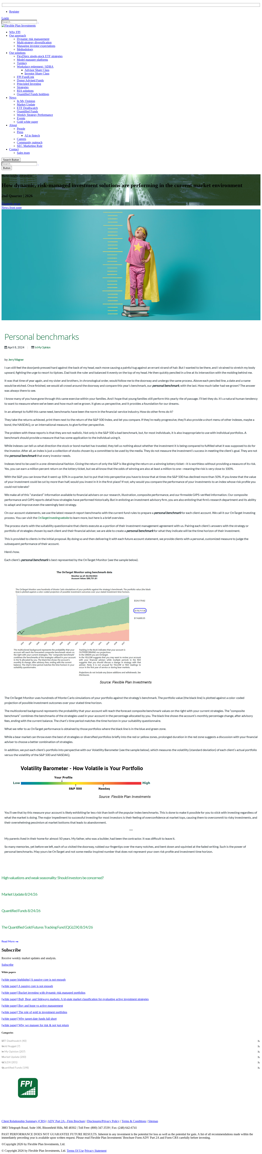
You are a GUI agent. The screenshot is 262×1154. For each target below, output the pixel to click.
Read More (8, 941)
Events (21, 118)
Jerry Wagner (16, 359)
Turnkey (22, 63)
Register (14, 11)
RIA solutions (25, 90)
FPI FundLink (25, 77)
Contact (14, 149)
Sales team (23, 152)
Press (20, 132)
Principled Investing (29, 83)
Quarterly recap (11, 203)
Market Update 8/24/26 (19, 894)
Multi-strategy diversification (34, 42)
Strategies (23, 87)
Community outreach (29, 142)
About (13, 125)
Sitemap (153, 1121)
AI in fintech (32, 135)
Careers (21, 139)
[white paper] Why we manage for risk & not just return (35, 1025)
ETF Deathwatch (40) (14, 1040)
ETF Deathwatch (27, 108)
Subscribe (7, 964)
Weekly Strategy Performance (35, 114)
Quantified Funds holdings (33, 94)
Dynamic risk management (33, 39)
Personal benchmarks (41, 336)
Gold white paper (27, 121)
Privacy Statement (95, 1150)
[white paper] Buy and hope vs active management (32, 1005)
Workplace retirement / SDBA (35, 66)
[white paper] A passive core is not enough (27, 986)
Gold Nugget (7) (11, 1046)
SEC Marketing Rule (29, 145)
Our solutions (17, 52)
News (12, 97)
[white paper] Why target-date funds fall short (29, 1018)
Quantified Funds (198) (15, 1067)
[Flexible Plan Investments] (19, 25)
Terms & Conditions (134, 1121)
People (21, 128)
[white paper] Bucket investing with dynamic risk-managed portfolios (43, 992)
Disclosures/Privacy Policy (103, 1121)
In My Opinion (26, 101)
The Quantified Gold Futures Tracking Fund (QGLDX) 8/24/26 (47, 927)
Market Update (26, 104)
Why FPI (14, 32)
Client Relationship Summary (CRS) (24, 1121)
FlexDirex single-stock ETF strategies (40, 56)
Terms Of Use (75, 1150)
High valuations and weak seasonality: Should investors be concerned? (53, 877)
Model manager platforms (32, 59)
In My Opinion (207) (13, 1051)
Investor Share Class (37, 73)
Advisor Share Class (37, 70)
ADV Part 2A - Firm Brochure (66, 1121)
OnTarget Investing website (53, 517)
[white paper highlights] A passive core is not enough (34, 979)
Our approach (17, 35)
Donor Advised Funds (30, 80)
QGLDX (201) (9, 1062)
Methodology (25, 49)
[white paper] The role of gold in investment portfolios (34, 1012)
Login (5, 18)
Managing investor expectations (36, 46)
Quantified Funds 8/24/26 (21, 910)
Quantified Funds (27, 111)
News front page (12, 207)
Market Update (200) (14, 1056)
